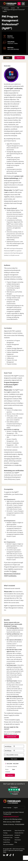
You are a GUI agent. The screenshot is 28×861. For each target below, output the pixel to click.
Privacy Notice (6, 839)
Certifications (5, 8)
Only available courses (12, 755)
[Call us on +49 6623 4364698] (19, 3)
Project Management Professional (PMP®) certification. (12, 573)
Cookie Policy (6, 842)
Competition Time (7, 837)
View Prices (19, 57)
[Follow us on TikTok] (10, 855)
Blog (16, 842)
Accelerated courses (8, 835)
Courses (13, 8)
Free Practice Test (11, 736)
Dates (7, 57)
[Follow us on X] (7, 855)
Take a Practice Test (19, 830)
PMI (18, 8)
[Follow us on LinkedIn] (4, 855)
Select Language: (7, 807)
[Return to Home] (9, 4)
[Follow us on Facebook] (13, 855)
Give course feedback (8, 844)
